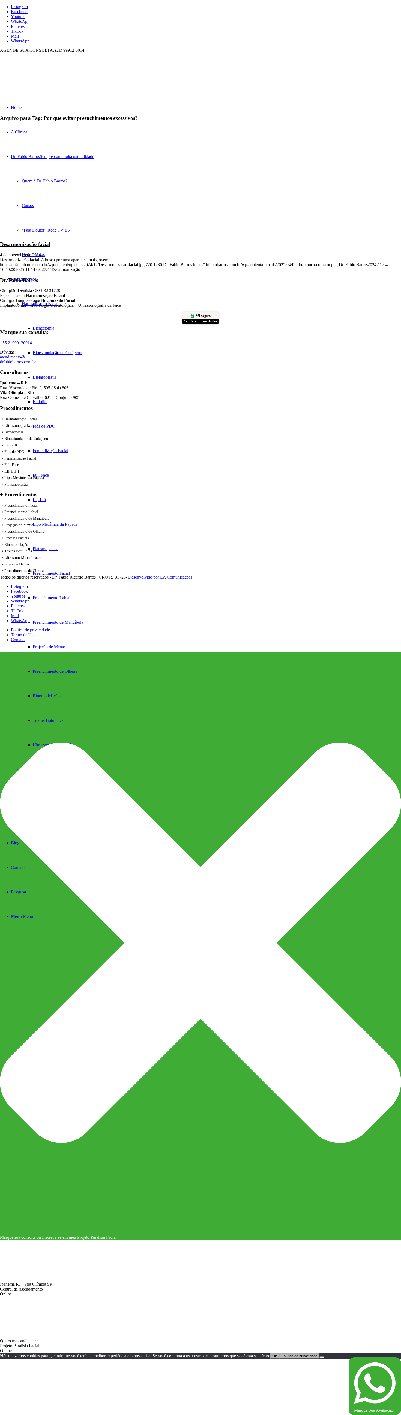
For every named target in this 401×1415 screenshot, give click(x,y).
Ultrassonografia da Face (23, 426)
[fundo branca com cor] (41, 78)
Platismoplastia (16, 484)
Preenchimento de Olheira (24, 532)
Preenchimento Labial (21, 512)
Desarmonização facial (25, 244)
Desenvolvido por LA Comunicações (160, 577)
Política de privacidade (299, 1356)
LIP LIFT (12, 471)
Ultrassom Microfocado (22, 558)
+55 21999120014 (16, 342)
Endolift (10, 445)
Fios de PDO (14, 452)
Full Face (11, 465)
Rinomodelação (16, 545)
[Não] (321, 1357)
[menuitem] (217, 647)
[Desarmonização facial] (67, 233)
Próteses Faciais (16, 538)
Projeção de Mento (18, 525)
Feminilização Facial (20, 458)
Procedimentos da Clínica (24, 571)
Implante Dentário (18, 564)
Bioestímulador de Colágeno (26, 439)
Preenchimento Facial (21, 505)
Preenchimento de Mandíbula (26, 518)
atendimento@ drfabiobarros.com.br (18, 359)
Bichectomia (13, 432)
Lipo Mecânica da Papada (24, 478)
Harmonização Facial (20, 419)
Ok (274, 1356)
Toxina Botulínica (18, 551)
